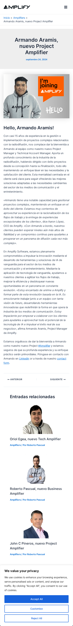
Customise (36, 608)
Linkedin (24, 358)
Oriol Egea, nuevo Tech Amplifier (35, 439)
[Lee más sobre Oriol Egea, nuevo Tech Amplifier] (36, 418)
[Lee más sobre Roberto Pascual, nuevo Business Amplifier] (36, 468)
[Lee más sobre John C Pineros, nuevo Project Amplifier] (36, 523)
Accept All (36, 599)
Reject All (36, 618)
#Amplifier (44, 345)
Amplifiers (15, 445)
